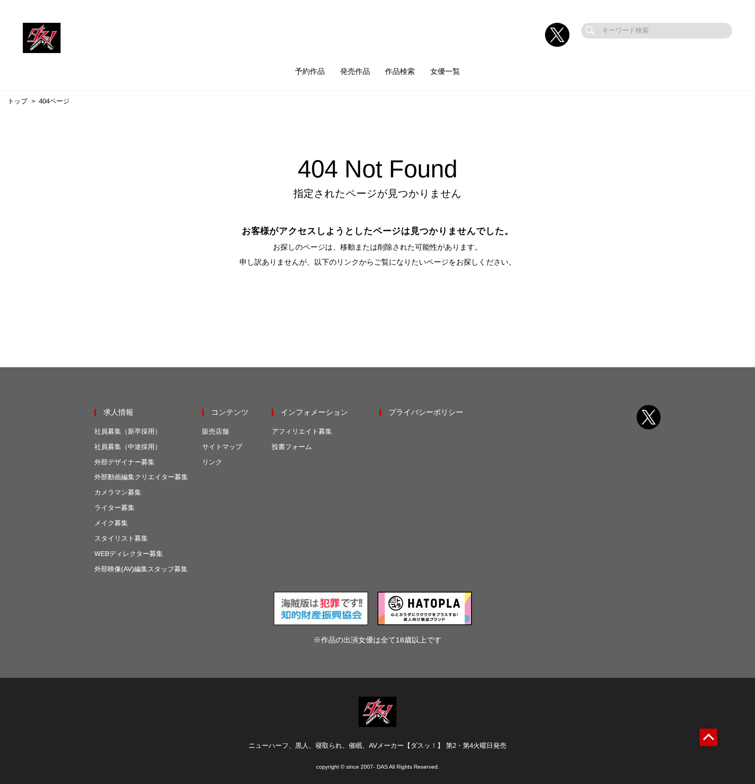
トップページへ (378, 299)
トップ (17, 101)
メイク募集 (111, 523)
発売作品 (355, 71)
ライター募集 (114, 508)
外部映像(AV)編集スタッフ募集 (141, 569)
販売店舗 (215, 431)
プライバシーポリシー (426, 412)
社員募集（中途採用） (127, 447)
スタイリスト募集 (121, 538)
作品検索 (400, 71)
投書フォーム (292, 447)
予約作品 (310, 71)
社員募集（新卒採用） (127, 431)
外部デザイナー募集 (124, 462)
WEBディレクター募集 (128, 554)
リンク (212, 462)
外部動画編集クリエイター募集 (141, 477)
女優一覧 (445, 71)
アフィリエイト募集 (302, 431)
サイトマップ (222, 447)
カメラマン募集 (117, 492)
